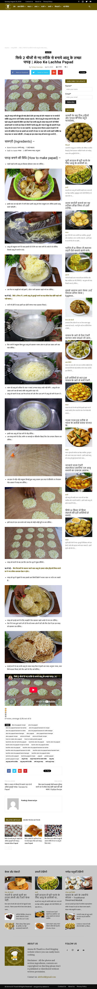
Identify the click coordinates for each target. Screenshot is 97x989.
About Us (38, 1)
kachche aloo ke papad (36, 742)
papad (40, 756)
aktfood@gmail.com (47, 977)
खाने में (67, 275)
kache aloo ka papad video (40, 745)
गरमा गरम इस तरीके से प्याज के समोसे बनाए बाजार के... (78, 423)
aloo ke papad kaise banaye (15, 733)
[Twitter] (86, 1)
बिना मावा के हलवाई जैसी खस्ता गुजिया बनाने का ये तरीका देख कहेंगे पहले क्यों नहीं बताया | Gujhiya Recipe (49, 786)
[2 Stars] (6, 710)
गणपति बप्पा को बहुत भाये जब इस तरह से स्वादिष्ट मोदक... (84, 917)
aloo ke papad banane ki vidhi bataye (40, 730)
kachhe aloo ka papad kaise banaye (17, 753)
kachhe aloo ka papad (13, 747)
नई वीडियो (66, 7)
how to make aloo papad (14, 739)
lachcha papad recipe (28, 756)
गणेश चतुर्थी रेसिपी (70, 892)
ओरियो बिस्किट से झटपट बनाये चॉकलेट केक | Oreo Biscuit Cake (23, 917)
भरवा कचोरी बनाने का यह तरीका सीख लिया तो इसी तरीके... (77, 206)
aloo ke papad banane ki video (16, 730)
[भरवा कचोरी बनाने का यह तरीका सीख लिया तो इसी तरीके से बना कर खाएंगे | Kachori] (78, 220)
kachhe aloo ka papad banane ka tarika (35, 747)
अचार (35, 7)
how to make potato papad (33, 739)
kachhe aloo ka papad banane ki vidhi (18, 750)
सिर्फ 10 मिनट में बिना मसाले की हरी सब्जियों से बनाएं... (77, 513)
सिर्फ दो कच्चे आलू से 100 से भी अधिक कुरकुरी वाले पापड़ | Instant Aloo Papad (13, 841)
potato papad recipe (12, 759)
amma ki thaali (25, 736)
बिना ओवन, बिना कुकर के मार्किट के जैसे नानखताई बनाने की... (23, 926)
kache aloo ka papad (53, 742)
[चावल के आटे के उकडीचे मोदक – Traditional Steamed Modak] (78, 883)
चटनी (42, 7)
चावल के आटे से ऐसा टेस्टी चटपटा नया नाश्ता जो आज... (78, 337)
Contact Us (29, 1)
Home (7, 48)
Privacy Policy (47, 1)
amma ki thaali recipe (40, 736)
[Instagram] (82, 1)
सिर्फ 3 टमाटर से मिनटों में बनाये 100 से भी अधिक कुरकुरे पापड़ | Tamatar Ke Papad (18, 786)
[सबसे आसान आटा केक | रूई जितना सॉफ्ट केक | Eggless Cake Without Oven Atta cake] (78, 307)
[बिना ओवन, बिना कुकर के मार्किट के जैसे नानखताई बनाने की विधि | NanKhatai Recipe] (9, 926)
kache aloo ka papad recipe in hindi (17, 745)
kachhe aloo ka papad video (41, 753)
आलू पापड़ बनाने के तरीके (26, 761)
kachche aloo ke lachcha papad (16, 742)
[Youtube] (90, 1)
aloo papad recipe (12, 736)
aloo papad (30, 733)
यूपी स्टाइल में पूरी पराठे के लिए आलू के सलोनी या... (77, 162)
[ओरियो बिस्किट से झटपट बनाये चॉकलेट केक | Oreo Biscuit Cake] (9, 917)
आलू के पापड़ (25, 759)
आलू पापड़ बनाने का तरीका (12, 761)
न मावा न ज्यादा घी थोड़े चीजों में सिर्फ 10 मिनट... (84, 925)
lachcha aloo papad (12, 756)
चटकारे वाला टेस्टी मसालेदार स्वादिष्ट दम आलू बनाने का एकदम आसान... (78, 468)
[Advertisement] (48, 27)
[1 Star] (6, 709)
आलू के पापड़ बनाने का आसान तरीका (38, 759)
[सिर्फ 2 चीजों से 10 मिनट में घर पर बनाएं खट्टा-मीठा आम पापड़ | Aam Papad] (33, 831)
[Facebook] (79, 1)
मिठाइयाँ (57, 7)
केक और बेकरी (69, 320)
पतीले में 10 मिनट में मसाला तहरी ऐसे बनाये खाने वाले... (78, 249)
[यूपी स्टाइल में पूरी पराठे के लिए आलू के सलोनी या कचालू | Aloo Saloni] (78, 175)
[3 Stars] (6, 712)
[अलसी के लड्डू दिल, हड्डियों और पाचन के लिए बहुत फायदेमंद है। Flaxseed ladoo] (78, 132)
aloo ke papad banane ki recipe (39, 728)
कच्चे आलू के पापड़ (50, 761)
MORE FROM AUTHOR (31, 820)
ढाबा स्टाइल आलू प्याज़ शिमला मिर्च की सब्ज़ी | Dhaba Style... (53, 926)
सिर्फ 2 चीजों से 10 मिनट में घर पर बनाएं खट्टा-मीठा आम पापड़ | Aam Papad (33, 841)
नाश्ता (29, 7)
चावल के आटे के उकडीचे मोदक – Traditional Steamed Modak (76, 898)
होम (14, 7)
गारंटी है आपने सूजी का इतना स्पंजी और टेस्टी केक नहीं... (17, 898)
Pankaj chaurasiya (37, 67)
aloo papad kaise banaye (45, 733)
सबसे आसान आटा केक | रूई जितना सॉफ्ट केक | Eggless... (78, 293)
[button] (89, 6)
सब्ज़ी (49, 7)
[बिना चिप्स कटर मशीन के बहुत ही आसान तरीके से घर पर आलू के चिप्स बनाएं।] (53, 831)
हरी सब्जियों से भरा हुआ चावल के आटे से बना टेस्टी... (78, 379)
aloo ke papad (32, 725)
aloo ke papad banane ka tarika (16, 728)
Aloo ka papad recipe (19, 725)
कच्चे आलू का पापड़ (38, 761)
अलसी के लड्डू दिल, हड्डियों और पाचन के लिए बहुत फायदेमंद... (77, 118)
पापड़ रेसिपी (14, 48)
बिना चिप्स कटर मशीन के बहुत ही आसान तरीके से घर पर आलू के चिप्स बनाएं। (53, 841)
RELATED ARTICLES (13, 820)
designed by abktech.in (41, 987)
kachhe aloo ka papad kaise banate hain (46, 750)
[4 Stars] (6, 714)
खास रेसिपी (21, 7)
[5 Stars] (6, 716)
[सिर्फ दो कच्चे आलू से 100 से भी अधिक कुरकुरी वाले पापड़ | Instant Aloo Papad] (13, 831)
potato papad (49, 756)
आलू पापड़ (51, 759)
